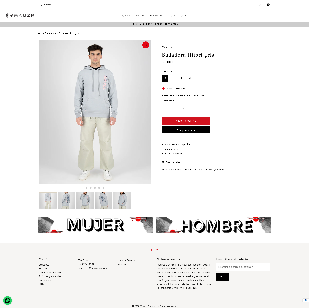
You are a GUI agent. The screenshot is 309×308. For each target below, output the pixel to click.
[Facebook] (151, 250)
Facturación (45, 280)
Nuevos (125, 15)
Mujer (138, 15)
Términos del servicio (50, 272)
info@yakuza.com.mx (96, 268)
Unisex (171, 15)
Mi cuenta (123, 264)
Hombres (154, 15)
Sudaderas (50, 33)
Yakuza (143, 306)
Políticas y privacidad (50, 276)
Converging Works (168, 306)
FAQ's (42, 284)
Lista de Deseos (126, 260)
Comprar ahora (186, 130)
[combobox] (96, 5)
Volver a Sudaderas (172, 169)
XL (190, 78)
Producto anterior (193, 169)
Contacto (44, 264)
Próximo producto (215, 169)
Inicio (39, 33)
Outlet (184, 15)
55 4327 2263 (86, 264)
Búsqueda (44, 268)
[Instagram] (157, 250)
